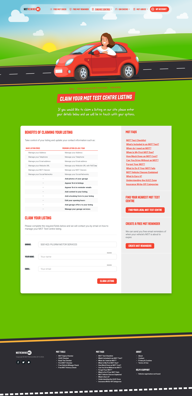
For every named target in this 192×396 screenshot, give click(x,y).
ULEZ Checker (63, 358)
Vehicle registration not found (149, 374)
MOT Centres (102, 9)
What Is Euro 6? (134, 176)
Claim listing (107, 281)
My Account (161, 9)
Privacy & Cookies (145, 360)
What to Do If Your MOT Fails (140, 168)
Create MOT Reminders (139, 246)
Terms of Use (143, 363)
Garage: (28, 244)
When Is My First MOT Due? (140, 152)
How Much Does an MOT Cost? (142, 156)
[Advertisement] (146, 273)
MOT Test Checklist (136, 140)
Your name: (31, 256)
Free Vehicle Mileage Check (68, 365)
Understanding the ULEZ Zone (141, 180)
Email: (31, 269)
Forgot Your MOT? (135, 164)
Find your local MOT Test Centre (145, 210)
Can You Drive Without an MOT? (142, 160)
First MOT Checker (65, 363)
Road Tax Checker (65, 360)
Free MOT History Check (67, 367)
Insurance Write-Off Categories (142, 184)
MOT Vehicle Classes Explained (142, 172)
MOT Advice (141, 9)
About (140, 356)
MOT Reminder (81, 9)
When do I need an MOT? (138, 148)
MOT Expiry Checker (65, 356)
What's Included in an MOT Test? (142, 144)
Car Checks (123, 9)
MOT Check (59, 9)
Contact (141, 358)
